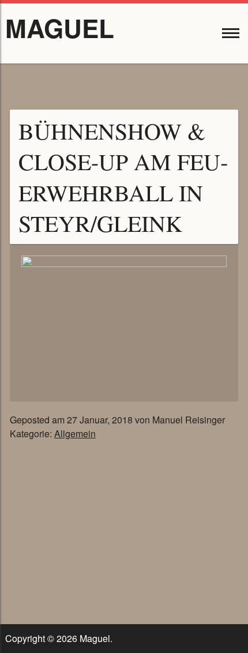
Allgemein (75, 433)
